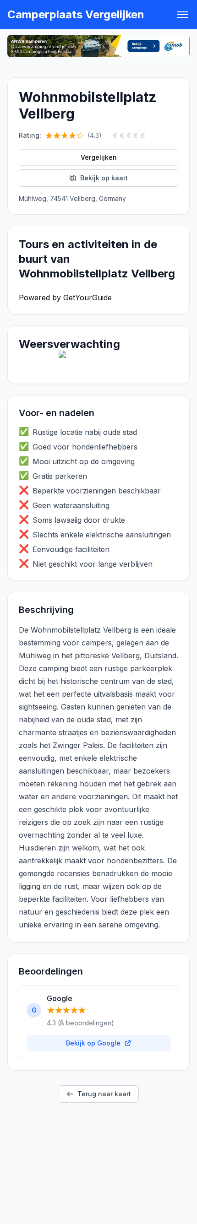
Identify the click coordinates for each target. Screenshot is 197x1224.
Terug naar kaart (104, 1094)
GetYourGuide (87, 297)
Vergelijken (99, 157)
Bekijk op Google (93, 1043)
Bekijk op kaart (104, 178)
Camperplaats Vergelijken (75, 14)
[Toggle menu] (182, 14)
